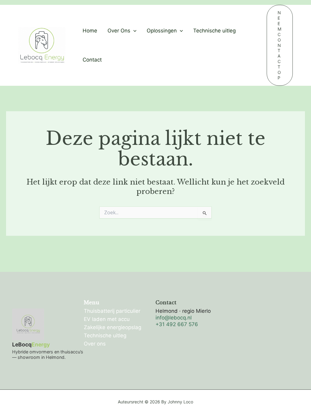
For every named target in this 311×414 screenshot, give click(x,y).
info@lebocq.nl (174, 318)
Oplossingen (162, 31)
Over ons (95, 344)
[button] (133, 30)
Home (90, 31)
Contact (92, 60)
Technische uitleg (214, 31)
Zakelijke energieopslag (112, 327)
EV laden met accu (107, 319)
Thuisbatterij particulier (112, 311)
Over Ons (119, 31)
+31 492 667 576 (177, 324)
